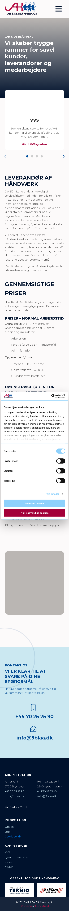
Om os (9, 826)
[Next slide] (63, 156)
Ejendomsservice (16, 857)
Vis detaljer (52, 493)
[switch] (60, 461)
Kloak (8, 862)
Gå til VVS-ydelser (34, 144)
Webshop (26, 906)
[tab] (27, 156)
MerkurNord (42, 906)
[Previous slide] (5, 156)
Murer (9, 866)
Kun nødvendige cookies (34, 513)
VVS (34, 120)
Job (7, 831)
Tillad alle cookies (34, 503)
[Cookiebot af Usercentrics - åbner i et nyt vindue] (51, 396)
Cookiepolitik (13, 836)
